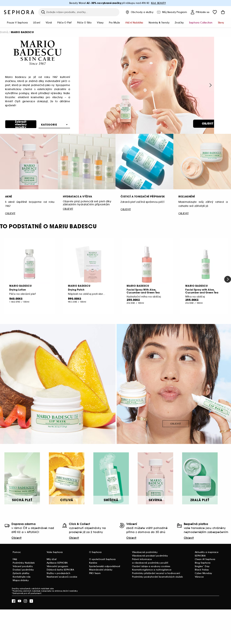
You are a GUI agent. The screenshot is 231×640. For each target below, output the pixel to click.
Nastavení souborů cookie (62, 576)
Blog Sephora (203, 562)
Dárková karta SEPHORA (60, 569)
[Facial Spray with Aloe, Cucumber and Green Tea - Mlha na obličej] (206, 264)
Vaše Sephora (55, 552)
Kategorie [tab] (49, 124)
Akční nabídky (70, 591)
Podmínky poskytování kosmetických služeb (157, 576)
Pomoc (17, 552)
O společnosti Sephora (102, 559)
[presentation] (210, 85)
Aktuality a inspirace (206, 552)
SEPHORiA (200, 555)
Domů (4, 32)
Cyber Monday (203, 573)
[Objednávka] (223, 12)
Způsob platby (21, 573)
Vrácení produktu (23, 566)
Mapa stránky (21, 580)
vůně (49, 22)
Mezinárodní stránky (100, 569)
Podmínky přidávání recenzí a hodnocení (156, 573)
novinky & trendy (159, 22)
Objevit (16, 537)
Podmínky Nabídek (24, 562)
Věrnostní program (57, 566)
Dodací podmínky (23, 569)
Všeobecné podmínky (144, 552)
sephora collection (200, 22)
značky (179, 22)
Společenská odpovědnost (104, 566)
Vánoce (199, 576)
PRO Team (95, 573)
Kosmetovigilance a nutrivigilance (151, 569)
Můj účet (52, 559)
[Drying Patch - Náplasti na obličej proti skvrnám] (88, 264)
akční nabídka (134, 22)
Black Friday (202, 569)
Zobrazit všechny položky (21, 124)
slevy (221, 22)
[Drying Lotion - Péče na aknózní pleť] (29, 264)
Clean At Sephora (205, 559)
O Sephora (95, 552)
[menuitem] (17, 23)
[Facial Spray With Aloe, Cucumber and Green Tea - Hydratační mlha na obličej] (147, 264)
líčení (36, 22)
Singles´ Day (202, 566)
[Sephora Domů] (19, 12)
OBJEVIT (207, 124)
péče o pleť (64, 22)
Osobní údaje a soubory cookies (151, 566)
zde (52, 588)
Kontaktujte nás (22, 576)
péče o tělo (84, 22)
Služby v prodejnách (58, 573)
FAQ (15, 559)
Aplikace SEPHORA (57, 562)
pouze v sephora (17, 22)
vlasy (100, 22)
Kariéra (93, 562)
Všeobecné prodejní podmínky (150, 555)
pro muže (114, 22)
